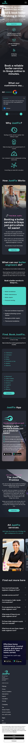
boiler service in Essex (15, 338)
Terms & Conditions (6, 691)
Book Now (14, 24)
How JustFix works (6, 714)
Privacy (3, 689)
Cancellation (5, 698)
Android (4, 723)
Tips (3, 707)
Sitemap (4, 701)
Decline (14, 738)
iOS (3, 720)
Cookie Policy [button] (14, 730)
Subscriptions (5, 694)
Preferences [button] (14, 731)
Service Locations (6, 712)
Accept (14, 735)
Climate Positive (6, 709)
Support (4, 696)
